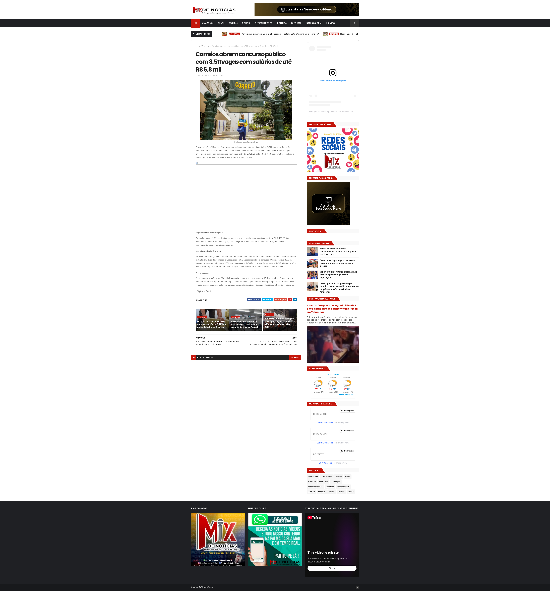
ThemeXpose (207, 587)
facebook (295, 357)
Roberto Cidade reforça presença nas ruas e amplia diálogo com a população (338, 274)
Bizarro (330, 23)
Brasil (221, 23)
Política (282, 23)
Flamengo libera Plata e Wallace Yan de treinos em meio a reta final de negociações (357, 34)
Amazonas (208, 23)
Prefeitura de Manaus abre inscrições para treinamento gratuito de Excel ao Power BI (245, 324)
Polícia (246, 23)
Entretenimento (264, 23)
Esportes (296, 23)
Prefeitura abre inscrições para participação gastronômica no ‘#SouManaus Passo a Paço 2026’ (280, 322)
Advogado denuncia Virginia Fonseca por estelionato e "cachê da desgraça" (254, 34)
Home (198, 46)
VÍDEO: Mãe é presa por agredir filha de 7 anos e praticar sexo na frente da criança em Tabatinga (332, 309)
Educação (336, 481)
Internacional (314, 23)
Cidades (312, 481)
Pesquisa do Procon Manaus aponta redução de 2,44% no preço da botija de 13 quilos (211, 324)
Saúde (351, 491)
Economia (206, 46)
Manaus (233, 23)
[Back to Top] (357, 587)
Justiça (311, 491)
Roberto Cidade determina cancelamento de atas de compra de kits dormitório (338, 251)
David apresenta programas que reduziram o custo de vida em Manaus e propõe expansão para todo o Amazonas (339, 287)
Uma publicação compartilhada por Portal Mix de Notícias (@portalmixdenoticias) (346, 111)
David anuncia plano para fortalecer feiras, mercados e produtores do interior (337, 263)
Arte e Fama (326, 476)
